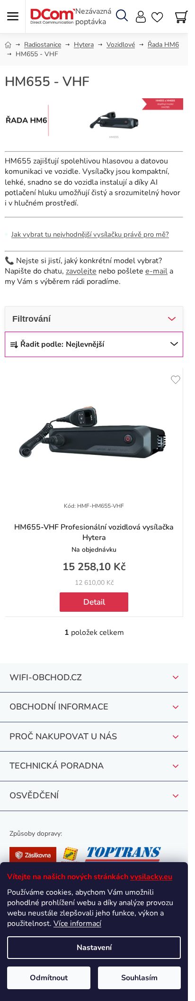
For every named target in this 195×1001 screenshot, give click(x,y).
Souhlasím (139, 978)
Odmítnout (49, 978)
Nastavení (94, 947)
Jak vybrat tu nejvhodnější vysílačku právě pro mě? (90, 234)
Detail (94, 602)
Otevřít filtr (94, 319)
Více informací (77, 923)
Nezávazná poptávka (93, 16)
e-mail (156, 271)
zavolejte (81, 271)
